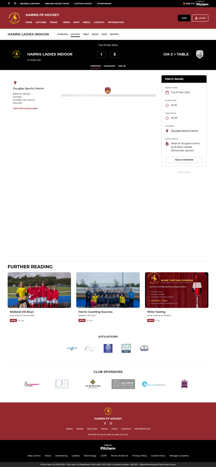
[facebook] (9, 3)
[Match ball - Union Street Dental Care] (154, 384)
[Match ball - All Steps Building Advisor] (123, 384)
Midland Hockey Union (57, 3)
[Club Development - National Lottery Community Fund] (31, 384)
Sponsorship (104, 3)
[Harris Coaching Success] (108, 290)
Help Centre (34, 455)
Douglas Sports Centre (184, 130)
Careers (76, 455)
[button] (29, 22)
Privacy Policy (139, 455)
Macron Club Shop (30, 3)
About (48, 455)
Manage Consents (179, 455)
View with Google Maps (25, 108)
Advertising (61, 455)
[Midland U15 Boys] (39, 290)
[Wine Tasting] (176, 290)
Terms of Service (119, 455)
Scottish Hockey (83, 3)
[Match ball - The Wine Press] (184, 384)
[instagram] (15, 3)
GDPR (103, 455)
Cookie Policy (158, 455)
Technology (90, 455)
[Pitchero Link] (202, 5)
